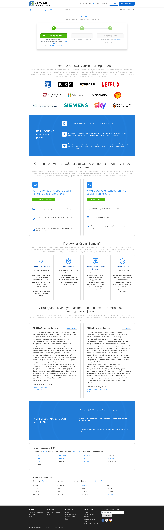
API (79, 3)
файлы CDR (76, 451)
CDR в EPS (86, 456)
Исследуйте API (95, 199)
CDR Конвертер (71, 328)
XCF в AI (110, 494)
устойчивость (88, 514)
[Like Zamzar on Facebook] (103, 520)
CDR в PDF (86, 459)
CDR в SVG (37, 462)
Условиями (117, 39)
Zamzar (45, 451)
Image (45, 10)
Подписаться (107, 515)
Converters (37, 10)
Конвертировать (110, 36)
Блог (67, 519)
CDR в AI (36, 456)
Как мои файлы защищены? (55, 45)
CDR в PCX (61, 459)
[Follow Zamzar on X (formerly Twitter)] (107, 520)
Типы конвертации (36, 512)
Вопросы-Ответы (53, 512)
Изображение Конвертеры (43, 387)
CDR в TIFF (86, 462)
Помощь (104, 3)
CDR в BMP (61, 456)
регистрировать (126, 3)
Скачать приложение (44, 199)
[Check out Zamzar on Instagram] (110, 520)
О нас (85, 512)
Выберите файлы (53, 36)
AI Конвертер (126, 328)
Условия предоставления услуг (89, 519)
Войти (114, 3)
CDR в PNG (111, 459)
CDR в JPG (37, 459)
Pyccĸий (130, 9)
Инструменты (88, 3)
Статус (49, 514)
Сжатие (32, 514)
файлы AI (98, 481)
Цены (98, 3)
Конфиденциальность (91, 523)
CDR (50, 10)
